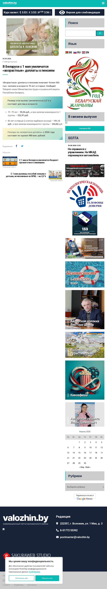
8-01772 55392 (69, 530)
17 (90, 453)
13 (68, 453)
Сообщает (51, 86)
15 (79, 453)
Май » (87, 467)
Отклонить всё (21, 578)
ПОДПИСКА (18, 585)
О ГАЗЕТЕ (6, 585)
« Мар (81, 467)
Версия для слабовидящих (82, 12)
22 (79, 458)
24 (90, 458)
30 (85, 463)
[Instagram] (4, 580)
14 (74, 453)
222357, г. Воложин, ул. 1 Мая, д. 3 (81, 523)
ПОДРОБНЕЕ (34, 572)
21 (74, 458)
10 (90, 447)
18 (96, 453)
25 (96, 458)
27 (68, 463)
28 (74, 463)
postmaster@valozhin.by (75, 537)
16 (85, 453)
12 (102, 447)
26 (102, 458)
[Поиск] (100, 33)
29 (79, 463)
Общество (6, 153)
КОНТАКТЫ (31, 585)
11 (96, 447)
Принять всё (47, 578)
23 (85, 458)
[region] (34, 570)
